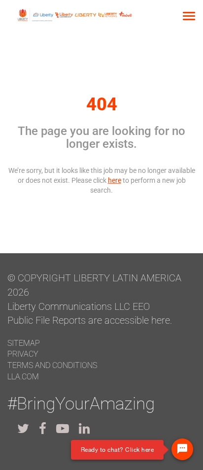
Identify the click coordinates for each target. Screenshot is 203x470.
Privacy (22, 354)
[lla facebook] (42, 428)
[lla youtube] (62, 428)
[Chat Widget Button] (182, 449)
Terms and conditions (52, 365)
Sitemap (23, 343)
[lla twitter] (23, 428)
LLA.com (23, 376)
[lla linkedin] (84, 428)
